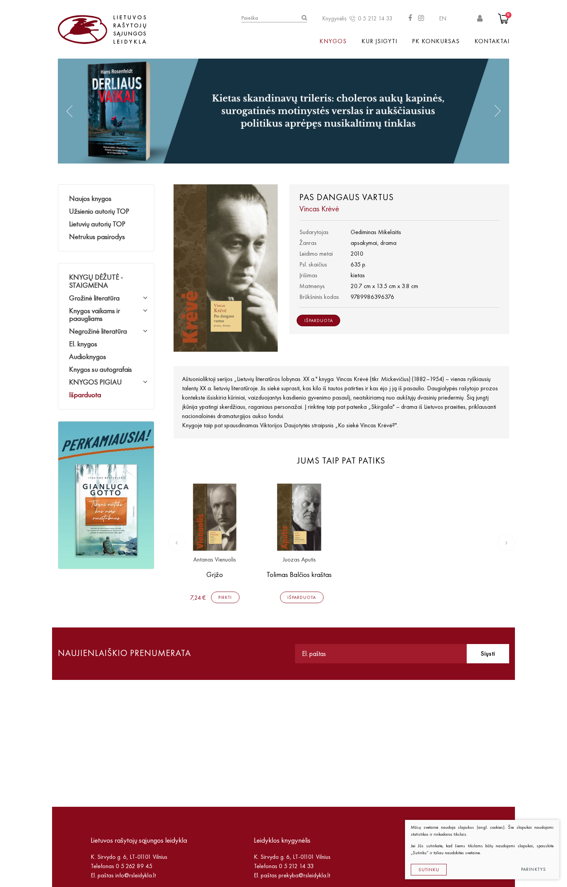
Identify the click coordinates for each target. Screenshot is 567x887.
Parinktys (534, 869)
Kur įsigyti (379, 41)
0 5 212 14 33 (375, 18)
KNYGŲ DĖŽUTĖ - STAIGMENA (96, 281)
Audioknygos (87, 356)
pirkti (225, 597)
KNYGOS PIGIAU (95, 382)
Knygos (333, 41)
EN (442, 18)
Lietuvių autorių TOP (97, 223)
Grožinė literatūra (94, 297)
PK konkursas (436, 41)
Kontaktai (492, 41)
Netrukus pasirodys (97, 236)
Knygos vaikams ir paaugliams (94, 314)
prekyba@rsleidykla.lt (304, 875)
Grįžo (214, 574)
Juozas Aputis (299, 559)
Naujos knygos (90, 198)
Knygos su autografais (100, 369)
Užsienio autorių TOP (99, 211)
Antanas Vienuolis (214, 559)
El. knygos (83, 343)
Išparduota (85, 394)
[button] (69, 111)
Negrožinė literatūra (98, 331)
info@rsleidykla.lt (135, 875)
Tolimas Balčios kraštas (299, 574)
